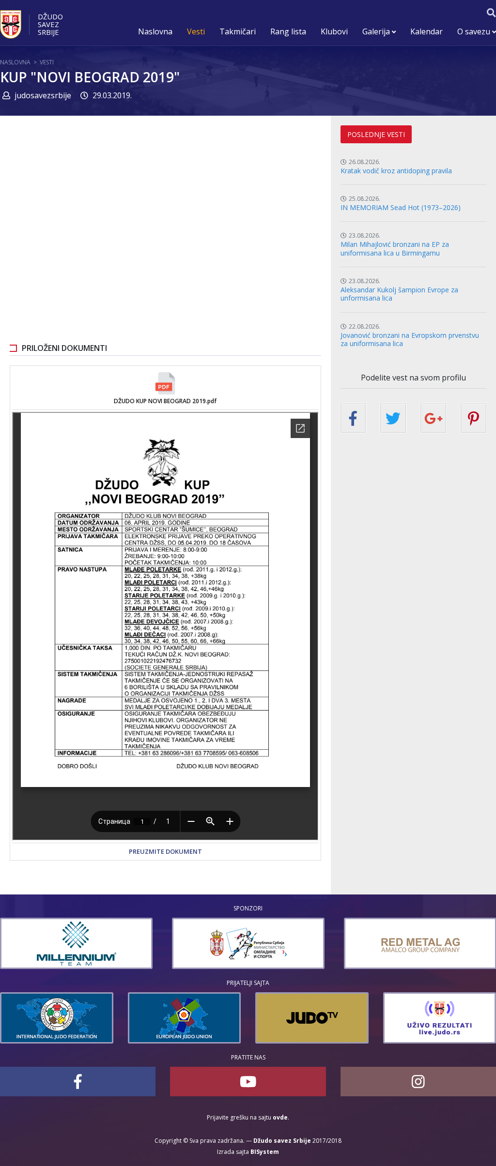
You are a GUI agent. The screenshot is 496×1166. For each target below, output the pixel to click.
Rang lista (288, 31)
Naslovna (155, 31)
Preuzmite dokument (165, 851)
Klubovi (334, 31)
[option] (76, 943)
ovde (280, 1117)
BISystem (264, 1152)
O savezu (474, 31)
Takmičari (237, 31)
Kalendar (426, 31)
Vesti (196, 31)
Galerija (377, 31)
